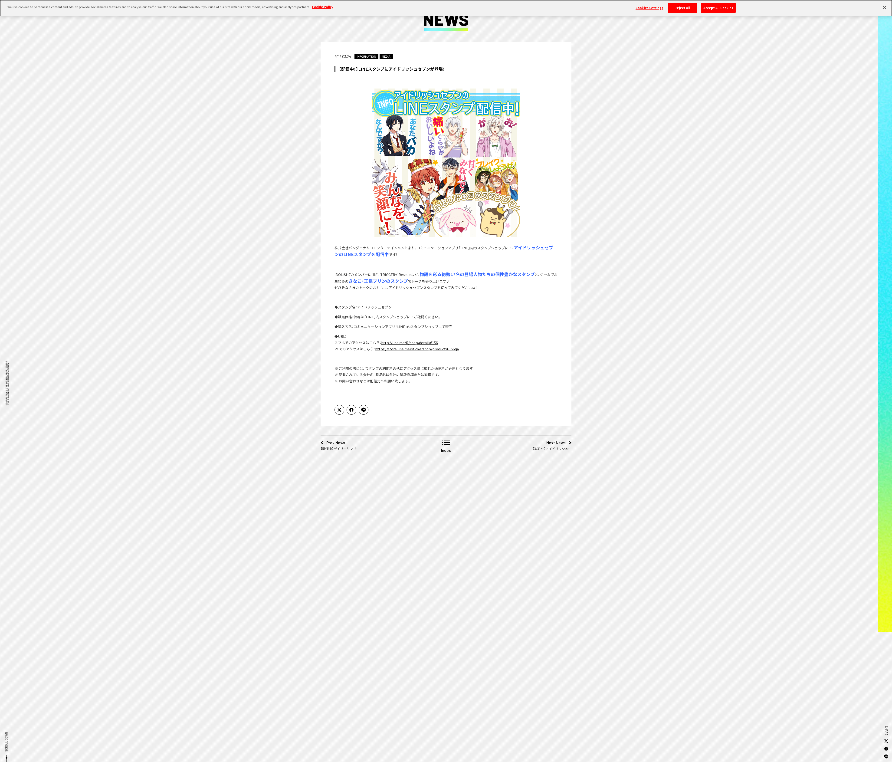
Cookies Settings (649, 8)
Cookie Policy (322, 7)
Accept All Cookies (718, 8)
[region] (446, 8)
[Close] (884, 7)
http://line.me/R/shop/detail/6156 (409, 342)
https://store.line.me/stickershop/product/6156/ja (417, 348)
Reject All (682, 8)
